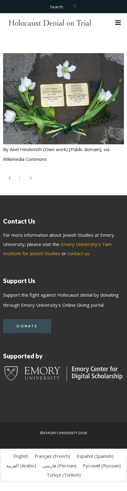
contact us (78, 253)
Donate (27, 326)
